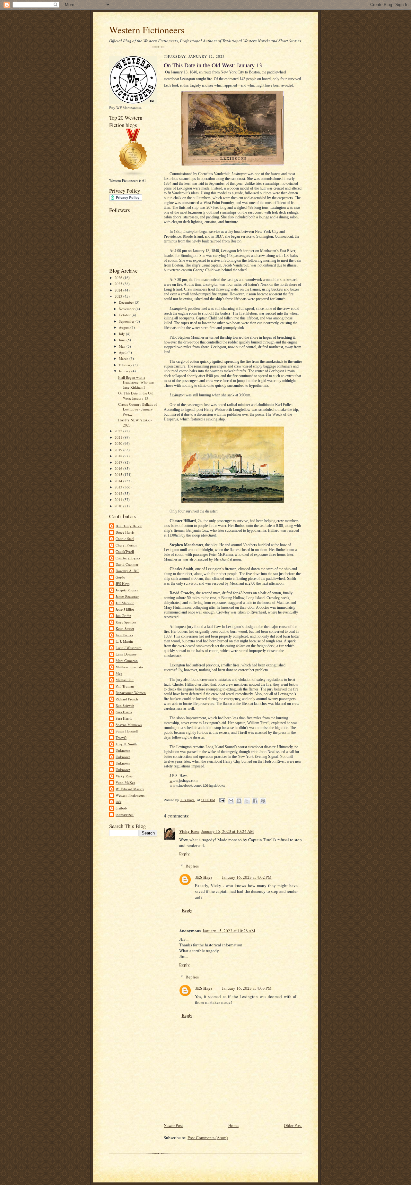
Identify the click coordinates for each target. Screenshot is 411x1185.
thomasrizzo (125, 814)
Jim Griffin (123, 615)
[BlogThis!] (239, 801)
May (123, 346)
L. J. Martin (124, 641)
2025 (119, 283)
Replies (192, 866)
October (125, 314)
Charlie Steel (125, 538)
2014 (119, 480)
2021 (119, 437)
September (127, 321)
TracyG (121, 737)
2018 (119, 455)
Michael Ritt (125, 679)
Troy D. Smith (126, 743)
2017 (119, 462)
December (127, 302)
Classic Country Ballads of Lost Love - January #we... (137, 409)
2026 (119, 277)
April (123, 352)
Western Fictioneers (146, 29)
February (126, 364)
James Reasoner (127, 596)
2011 (119, 499)
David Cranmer (127, 564)
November (127, 308)
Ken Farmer (124, 634)
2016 (119, 468)
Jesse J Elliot (125, 609)
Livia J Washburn (129, 647)
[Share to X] (247, 801)
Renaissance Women (131, 692)
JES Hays (122, 583)
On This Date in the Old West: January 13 (135, 396)
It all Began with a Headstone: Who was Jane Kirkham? (136, 382)
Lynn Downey (126, 654)
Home (233, 1125)
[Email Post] (222, 800)
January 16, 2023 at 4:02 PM (247, 877)
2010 (119, 506)
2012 (119, 493)
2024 (119, 290)
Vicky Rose (124, 776)
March (124, 358)
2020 (119, 443)
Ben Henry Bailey (129, 525)
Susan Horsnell (127, 731)
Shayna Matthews (129, 724)
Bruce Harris (125, 532)
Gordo (120, 577)
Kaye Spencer (126, 622)
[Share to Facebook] (255, 801)
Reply (184, 854)
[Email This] (231, 801)
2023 (119, 296)
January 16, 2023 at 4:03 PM (247, 988)
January (125, 370)
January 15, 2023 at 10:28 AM (229, 931)
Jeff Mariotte (125, 602)
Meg (119, 673)
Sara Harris (124, 711)
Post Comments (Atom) (208, 1137)
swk (118, 801)
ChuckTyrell (125, 551)
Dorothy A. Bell (127, 570)
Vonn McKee (125, 782)
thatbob (121, 808)
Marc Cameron (127, 660)
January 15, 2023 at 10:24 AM (227, 831)
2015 (119, 474)
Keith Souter (125, 628)
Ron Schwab (125, 705)
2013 (119, 487)
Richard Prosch (127, 699)
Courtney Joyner (128, 557)
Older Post (293, 1125)
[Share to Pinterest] (263, 801)
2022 (119, 430)
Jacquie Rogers (127, 590)
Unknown (123, 750)
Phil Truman (125, 686)
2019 (119, 449)
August (124, 327)
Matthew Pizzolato (129, 666)
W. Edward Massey (130, 788)
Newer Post (173, 1125)
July (122, 333)
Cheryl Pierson (126, 545)
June (123, 339)
